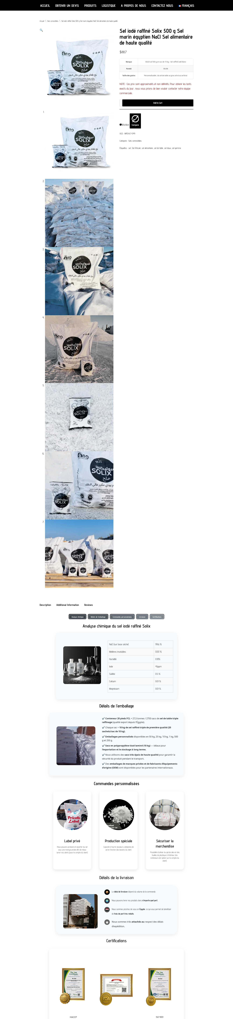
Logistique (109, 6)
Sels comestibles (52, 21)
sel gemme (176, 148)
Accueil (45, 6)
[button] (41, 30)
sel (130, 148)
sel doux (167, 148)
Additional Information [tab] (67, 605)
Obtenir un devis (67, 6)
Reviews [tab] (88, 605)
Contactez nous (162, 6)
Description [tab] (45, 605)
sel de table (158, 148)
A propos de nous (133, 6)
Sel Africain (136, 148)
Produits (90, 6)
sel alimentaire (147, 148)
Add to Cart (157, 103)
